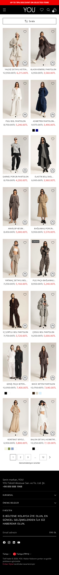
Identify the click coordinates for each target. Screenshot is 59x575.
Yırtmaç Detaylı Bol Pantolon (15, 280)
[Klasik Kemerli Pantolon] (43, 47)
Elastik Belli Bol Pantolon (43, 176)
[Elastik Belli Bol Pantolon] (43, 154)
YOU (21, 559)
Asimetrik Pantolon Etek (43, 121)
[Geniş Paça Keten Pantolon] (16, 362)
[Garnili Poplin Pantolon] (16, 154)
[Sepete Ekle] (25, 63)
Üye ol (52, 532)
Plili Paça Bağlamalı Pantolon (43, 280)
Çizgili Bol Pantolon (43, 332)
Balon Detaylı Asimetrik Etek (43, 439)
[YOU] (29, 9)
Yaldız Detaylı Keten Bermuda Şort (15, 69)
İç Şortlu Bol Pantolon (15, 332)
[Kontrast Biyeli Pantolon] (16, 417)
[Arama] (48, 10)
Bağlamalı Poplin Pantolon (43, 228)
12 (43, 457)
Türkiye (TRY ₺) (23, 554)
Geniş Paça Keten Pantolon (16, 384)
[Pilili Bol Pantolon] (16, 99)
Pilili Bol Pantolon (16, 121)
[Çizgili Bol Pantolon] (43, 310)
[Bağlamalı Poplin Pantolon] (43, 206)
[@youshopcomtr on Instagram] (4, 543)
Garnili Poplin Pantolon (15, 176)
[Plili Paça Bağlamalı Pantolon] (43, 258)
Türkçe (5, 554)
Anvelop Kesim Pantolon (15, 228)
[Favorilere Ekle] (25, 31)
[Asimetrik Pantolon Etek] (43, 99)
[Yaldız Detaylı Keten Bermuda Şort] (16, 47)
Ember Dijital (8, 564)
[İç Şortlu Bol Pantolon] (16, 310)
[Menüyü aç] (4, 10)
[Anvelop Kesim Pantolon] (16, 206)
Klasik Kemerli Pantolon (43, 69)
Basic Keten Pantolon (43, 384)
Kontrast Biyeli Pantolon (16, 439)
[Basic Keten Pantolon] (43, 362)
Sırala (32, 21)
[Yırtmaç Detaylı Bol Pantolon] (16, 258)
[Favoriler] (42, 10)
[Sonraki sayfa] (50, 457)
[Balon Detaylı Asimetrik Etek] (43, 417)
